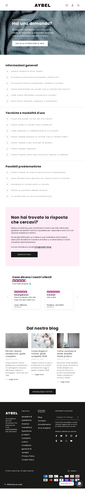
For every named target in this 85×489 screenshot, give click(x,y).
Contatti (42, 421)
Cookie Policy (28, 459)
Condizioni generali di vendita (26, 449)
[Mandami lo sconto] (78, 417)
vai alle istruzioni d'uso (30, 43)
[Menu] (7, 5)
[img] (43, 280)
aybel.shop (16, 471)
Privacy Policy (28, 456)
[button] (67, 5)
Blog (40, 417)
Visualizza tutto (42, 392)
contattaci (24, 254)
